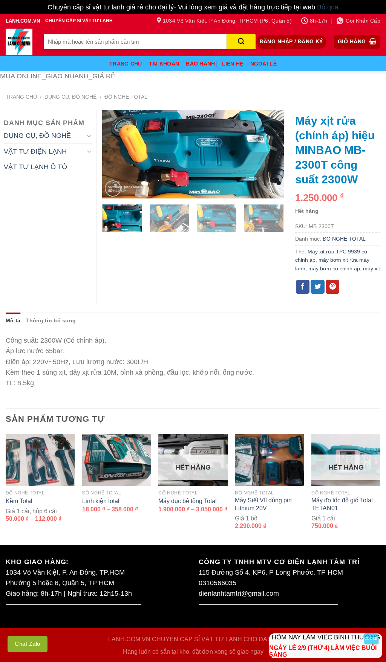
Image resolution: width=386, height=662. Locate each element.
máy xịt (371, 268)
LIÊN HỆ (233, 64)
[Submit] (241, 41)
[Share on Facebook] (302, 287)
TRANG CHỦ (125, 64)
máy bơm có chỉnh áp (334, 268)
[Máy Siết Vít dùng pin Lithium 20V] (269, 459)
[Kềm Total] (40, 459)
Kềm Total (19, 501)
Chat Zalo (27, 644)
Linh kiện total (100, 501)
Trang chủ (21, 97)
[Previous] (115, 154)
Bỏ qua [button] (328, 7)
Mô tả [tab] (13, 320)
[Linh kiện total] (116, 459)
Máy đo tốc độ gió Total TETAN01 (342, 504)
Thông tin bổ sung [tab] (51, 320)
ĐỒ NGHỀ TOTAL (125, 97)
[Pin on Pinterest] (332, 287)
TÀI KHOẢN (164, 64)
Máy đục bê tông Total (187, 501)
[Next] (270, 154)
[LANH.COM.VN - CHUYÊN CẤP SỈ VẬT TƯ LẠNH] (19, 42)
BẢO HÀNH (200, 64)
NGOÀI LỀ (263, 64)
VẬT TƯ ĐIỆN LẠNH (35, 151)
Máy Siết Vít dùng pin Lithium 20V (263, 504)
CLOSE (371, 638)
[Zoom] (113, 188)
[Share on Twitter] (317, 287)
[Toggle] (89, 136)
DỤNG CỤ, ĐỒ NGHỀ (70, 97)
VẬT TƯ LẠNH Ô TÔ (35, 167)
